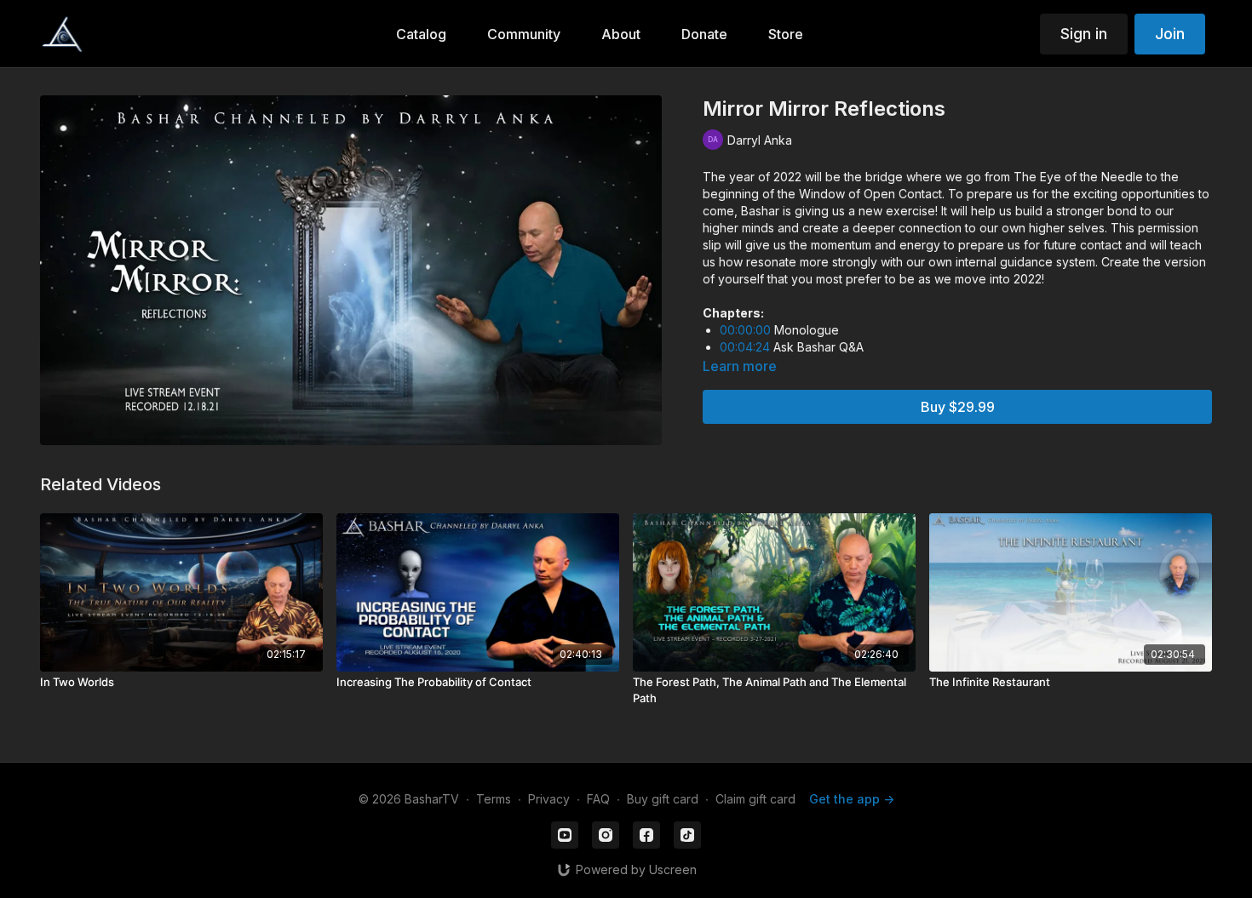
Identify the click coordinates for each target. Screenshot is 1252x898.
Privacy (549, 799)
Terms (493, 799)
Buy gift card (662, 799)
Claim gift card (755, 799)
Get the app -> (851, 799)
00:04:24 (745, 347)
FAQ (598, 799)
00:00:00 (745, 330)
